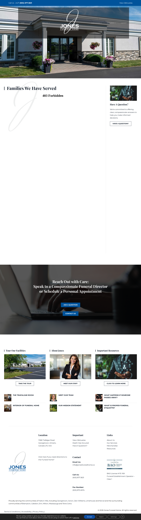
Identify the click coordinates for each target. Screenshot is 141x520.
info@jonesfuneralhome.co (84, 465)
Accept (89, 517)
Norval (101, 501)
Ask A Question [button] (71, 305)
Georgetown (62, 501)
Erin (40, 504)
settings (76, 518)
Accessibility (26, 512)
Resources (111, 449)
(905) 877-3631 (26, 3)
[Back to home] (70, 22)
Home (22, 23)
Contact (123, 23)
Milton (45, 504)
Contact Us (70, 314)
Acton (70, 501)
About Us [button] (33, 23)
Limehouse (90, 501)
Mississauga (54, 504)
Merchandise (112, 446)
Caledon (34, 504)
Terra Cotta (67, 504)
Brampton (26, 504)
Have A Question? (80, 446)
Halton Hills (43, 501)
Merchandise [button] (95, 23)
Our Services (112, 443)
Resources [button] (110, 23)
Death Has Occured (81, 443)
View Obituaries (125, 3)
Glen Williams (79, 501)
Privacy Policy (38, 512)
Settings (114, 517)
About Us (111, 440)
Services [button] (45, 23)
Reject (101, 517)
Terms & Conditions (12, 512)
